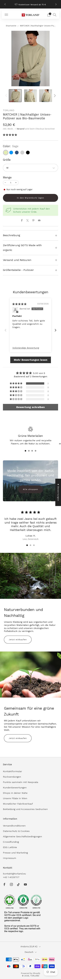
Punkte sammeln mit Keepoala (20, 782)
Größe (7, 159)
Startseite (11, 26)
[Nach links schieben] (7, 96)
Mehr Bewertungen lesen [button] (30, 359)
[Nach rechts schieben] (54, 96)
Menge (7, 177)
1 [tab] (25, 451)
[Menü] (6, 14)
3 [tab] (32, 451)
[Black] (28, 152)
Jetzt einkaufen (18, 639)
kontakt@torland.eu (14, 873)
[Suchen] (54, 14)
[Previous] (5, 4)
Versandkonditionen (14, 825)
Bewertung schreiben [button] (30, 407)
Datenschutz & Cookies (16, 831)
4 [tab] (35, 451)
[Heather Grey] (22, 152)
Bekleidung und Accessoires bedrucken (25, 809)
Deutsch (29, 952)
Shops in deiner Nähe (15, 793)
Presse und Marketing (15, 852)
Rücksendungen (12, 776)
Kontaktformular (12, 771)
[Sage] (5, 152)
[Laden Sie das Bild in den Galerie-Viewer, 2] (30, 95)
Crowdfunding (11, 842)
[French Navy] (17, 152)
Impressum (9, 858)
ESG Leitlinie (10, 847)
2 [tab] (29, 451)
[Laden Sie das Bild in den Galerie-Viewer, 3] (45, 95)
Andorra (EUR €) (28, 946)
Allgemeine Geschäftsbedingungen (22, 836)
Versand (20, 129)
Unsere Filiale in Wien (15, 798)
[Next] (56, 4)
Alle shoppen (30, 489)
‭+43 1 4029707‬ (11, 877)
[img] (19, 304)
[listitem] (30, 4)
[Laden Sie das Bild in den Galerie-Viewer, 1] (15, 95)
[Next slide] (55, 330)
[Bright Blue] (11, 152)
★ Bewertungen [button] (58, 492)
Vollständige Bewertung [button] (25, 347)
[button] (10, 135)
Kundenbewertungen (15, 787)
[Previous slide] (5, 330)
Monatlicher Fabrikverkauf (18, 803)
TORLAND (8, 110)
